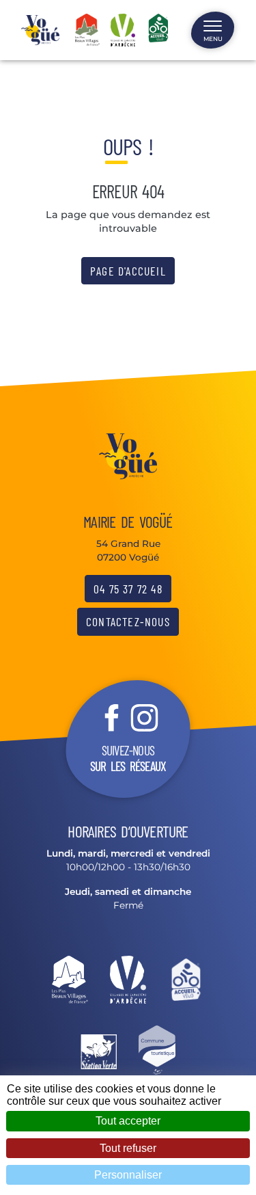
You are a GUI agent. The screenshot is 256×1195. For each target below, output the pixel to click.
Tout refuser (128, 1148)
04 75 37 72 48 (128, 588)
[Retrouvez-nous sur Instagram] (144, 717)
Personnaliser (128, 1175)
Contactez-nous (128, 621)
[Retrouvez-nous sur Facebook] (112, 717)
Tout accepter (128, 1121)
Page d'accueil (128, 270)
